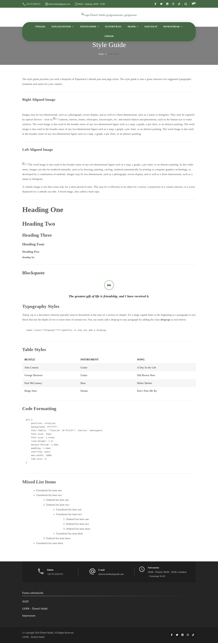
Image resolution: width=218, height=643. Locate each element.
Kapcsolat (151, 27)
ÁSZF (25, 601)
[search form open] (184, 4)
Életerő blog (113, 27)
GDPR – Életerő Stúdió (35, 608)
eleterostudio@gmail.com (59, 4)
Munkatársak (171, 27)
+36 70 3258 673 (33, 4)
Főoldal (40, 27)
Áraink (131, 27)
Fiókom (109, 36)
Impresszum (28, 615)
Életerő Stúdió (46, 632)
